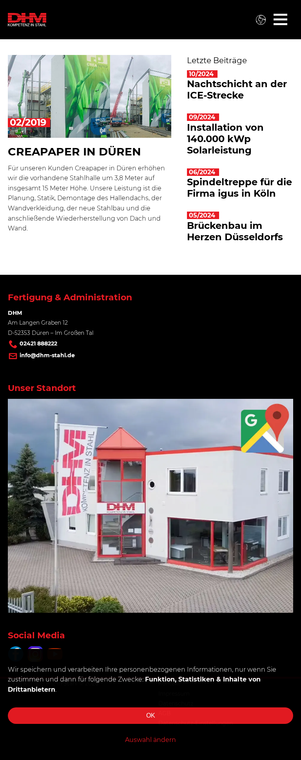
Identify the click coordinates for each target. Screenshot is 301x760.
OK (150, 715)
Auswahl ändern (150, 740)
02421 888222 (38, 343)
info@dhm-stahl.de (47, 355)
